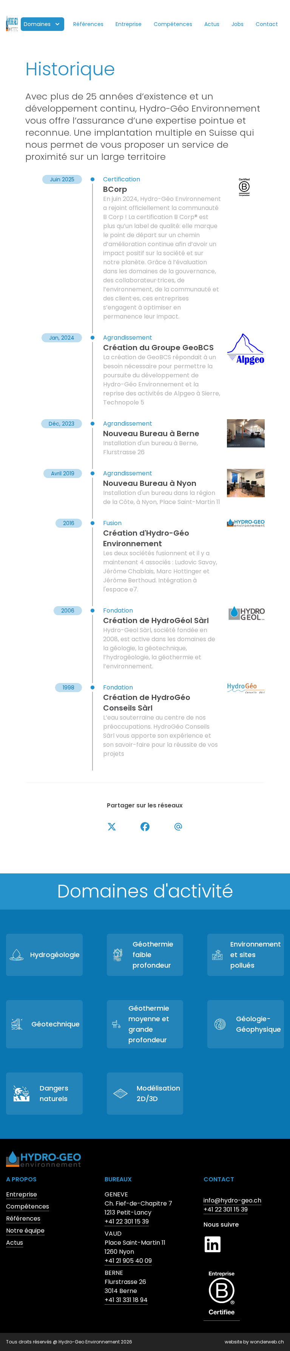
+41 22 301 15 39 (127, 1221)
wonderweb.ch (267, 1342)
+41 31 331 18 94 (126, 1300)
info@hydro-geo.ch (232, 1200)
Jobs (237, 24)
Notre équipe (25, 1230)
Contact (267, 24)
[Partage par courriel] (178, 826)
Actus (211, 24)
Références (88, 24)
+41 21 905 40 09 (128, 1260)
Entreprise (129, 24)
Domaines (37, 24)
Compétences (173, 24)
